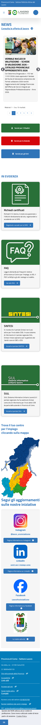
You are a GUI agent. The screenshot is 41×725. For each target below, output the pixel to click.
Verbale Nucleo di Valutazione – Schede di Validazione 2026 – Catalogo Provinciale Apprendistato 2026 (17, 64)
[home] (18, 12)
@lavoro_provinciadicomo (20, 534)
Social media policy (8, 691)
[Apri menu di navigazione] (4, 12)
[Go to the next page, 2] (31, 113)
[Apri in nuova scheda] (20, 467)
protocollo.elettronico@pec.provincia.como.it (20, 708)
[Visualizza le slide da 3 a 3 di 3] (3, 69)
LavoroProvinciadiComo (20, 599)
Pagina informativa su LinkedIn (19, 571)
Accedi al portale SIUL (14, 411)
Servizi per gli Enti (22, 153)
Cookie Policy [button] (21, 716)
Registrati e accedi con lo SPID (17, 225)
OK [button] (4, 722)
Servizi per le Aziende (22, 141)
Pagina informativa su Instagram (18, 540)
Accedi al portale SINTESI (15, 346)
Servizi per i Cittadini (22, 128)
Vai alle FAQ (10, 283)
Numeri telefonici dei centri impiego (14, 704)
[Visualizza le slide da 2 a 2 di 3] (38, 69)
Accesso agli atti (8, 686)
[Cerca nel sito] (35, 12)
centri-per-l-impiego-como (20, 565)
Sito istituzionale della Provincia (12, 673)
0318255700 (25, 699)
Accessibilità (7, 678)
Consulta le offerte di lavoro (15, 28)
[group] (20, 68)
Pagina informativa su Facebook (20, 605)
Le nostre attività (19, 639)
